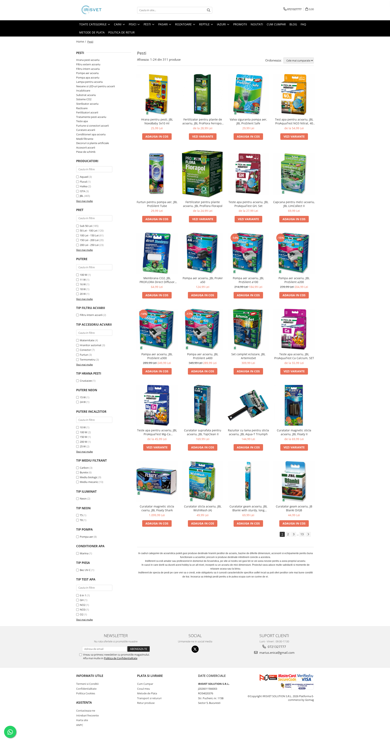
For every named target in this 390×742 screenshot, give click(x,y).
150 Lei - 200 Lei (89, 240)
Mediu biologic (89, 477)
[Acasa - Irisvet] (96, 10)
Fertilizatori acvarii (87, 112)
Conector (85, 350)
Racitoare (82, 108)
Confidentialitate (86, 688)
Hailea (83, 186)
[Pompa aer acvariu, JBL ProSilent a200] (294, 253)
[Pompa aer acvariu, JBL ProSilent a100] (248, 253)
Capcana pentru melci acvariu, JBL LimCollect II (294, 204)
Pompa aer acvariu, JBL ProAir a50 (203, 280)
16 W (83, 284)
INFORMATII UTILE (89, 676)
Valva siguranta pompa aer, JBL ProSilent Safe (248, 121)
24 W (83, 402)
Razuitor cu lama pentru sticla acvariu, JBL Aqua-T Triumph (248, 432)
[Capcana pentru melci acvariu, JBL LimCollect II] (294, 174)
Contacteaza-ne (85, 710)
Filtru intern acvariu (88, 69)
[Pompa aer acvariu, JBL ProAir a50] (202, 253)
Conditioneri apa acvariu (91, 134)
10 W (83, 427)
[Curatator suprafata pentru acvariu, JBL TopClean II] (202, 405)
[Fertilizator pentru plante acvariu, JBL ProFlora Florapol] (202, 174)
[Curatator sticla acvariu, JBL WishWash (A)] (202, 481)
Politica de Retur (121, 32)
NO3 (82, 609)
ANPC (79, 725)
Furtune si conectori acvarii (92, 125)
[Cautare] (208, 10)
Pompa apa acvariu (87, 77)
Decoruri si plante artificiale (92, 143)
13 (302, 534)
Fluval (83, 181)
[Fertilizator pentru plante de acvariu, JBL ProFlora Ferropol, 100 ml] (202, 94)
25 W (83, 446)
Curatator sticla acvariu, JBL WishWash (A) (202, 508)
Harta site (82, 720)
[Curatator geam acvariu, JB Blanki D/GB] (294, 481)
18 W (83, 289)
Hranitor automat (90, 345)
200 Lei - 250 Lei (89, 245)
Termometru (87, 359)
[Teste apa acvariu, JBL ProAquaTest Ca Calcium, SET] (294, 329)
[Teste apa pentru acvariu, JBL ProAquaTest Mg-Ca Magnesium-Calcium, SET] (157, 405)
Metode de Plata (92, 32)
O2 (81, 614)
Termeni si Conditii (87, 684)
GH (82, 600)
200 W (83, 442)
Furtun (84, 354)
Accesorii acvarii (85, 147)
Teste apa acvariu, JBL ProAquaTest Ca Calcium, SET (294, 356)
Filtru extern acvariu (88, 64)
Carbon (84, 468)
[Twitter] (195, 649)
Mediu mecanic (89, 482)
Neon (83, 498)
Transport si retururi (149, 698)
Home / (81, 41)
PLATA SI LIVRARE (150, 676)
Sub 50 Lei (86, 226)
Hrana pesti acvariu (88, 60)
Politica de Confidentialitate (120, 658)
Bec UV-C (85, 570)
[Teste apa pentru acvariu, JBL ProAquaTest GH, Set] (248, 174)
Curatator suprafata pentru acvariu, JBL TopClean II (202, 432)
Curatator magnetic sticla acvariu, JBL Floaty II (294, 432)
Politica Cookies (85, 693)
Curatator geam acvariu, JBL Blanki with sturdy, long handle (248, 508)
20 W (83, 294)
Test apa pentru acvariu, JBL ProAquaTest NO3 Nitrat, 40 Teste (294, 121)
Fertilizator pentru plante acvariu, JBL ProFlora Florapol (202, 204)
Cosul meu (143, 688)
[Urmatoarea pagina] (308, 534)
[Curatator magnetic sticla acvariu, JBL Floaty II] (294, 405)
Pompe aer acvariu (87, 73)
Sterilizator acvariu (87, 104)
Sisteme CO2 (83, 99)
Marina (84, 553)
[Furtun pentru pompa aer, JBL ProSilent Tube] (157, 174)
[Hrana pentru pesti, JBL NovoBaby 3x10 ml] (157, 94)
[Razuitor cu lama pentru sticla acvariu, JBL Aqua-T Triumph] (248, 405)
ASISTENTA (84, 702)
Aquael (84, 177)
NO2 (82, 605)
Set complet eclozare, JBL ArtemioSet (248, 356)
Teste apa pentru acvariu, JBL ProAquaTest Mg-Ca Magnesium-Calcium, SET (157, 432)
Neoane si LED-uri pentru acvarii (95, 86)
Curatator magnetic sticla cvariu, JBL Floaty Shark (157, 508)
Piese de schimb (85, 152)
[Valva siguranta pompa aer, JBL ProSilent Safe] (248, 94)
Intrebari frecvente (87, 715)
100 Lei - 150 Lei (89, 235)
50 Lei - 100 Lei (88, 230)
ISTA (82, 191)
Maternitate (87, 340)
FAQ (303, 24)
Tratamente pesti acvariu (91, 117)
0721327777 (276, 647)
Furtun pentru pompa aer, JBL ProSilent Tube (157, 204)
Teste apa (82, 121)
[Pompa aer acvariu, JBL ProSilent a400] (202, 329)
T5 (81, 515)
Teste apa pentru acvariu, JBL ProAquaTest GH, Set (248, 204)
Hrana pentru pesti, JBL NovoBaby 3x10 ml (157, 121)
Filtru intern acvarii (91, 315)
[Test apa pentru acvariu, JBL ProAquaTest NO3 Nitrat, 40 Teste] (294, 94)
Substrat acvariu (86, 95)
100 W (83, 275)
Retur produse (146, 703)
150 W (83, 437)
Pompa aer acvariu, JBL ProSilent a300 (156, 356)
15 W (83, 397)
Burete (84, 472)
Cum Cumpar (145, 684)
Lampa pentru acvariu (89, 82)
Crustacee (86, 380)
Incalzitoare (83, 90)
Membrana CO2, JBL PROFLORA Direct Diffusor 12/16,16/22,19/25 (157, 280)
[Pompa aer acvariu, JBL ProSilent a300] (157, 329)
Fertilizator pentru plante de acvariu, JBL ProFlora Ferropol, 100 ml (202, 121)
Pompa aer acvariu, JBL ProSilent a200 (294, 280)
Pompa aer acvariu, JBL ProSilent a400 (202, 356)
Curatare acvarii (85, 130)
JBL (81, 196)
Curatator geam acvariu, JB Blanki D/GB (294, 508)
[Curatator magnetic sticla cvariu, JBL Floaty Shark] (157, 481)
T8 (81, 520)
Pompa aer (86, 536)
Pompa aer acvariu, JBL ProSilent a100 (248, 280)
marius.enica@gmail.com (277, 652)
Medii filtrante (84, 139)
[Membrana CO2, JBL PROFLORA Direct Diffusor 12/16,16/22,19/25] (157, 253)
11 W (83, 279)
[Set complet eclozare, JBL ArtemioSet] (248, 329)
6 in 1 (83, 595)
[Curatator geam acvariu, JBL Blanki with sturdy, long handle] (248, 481)
